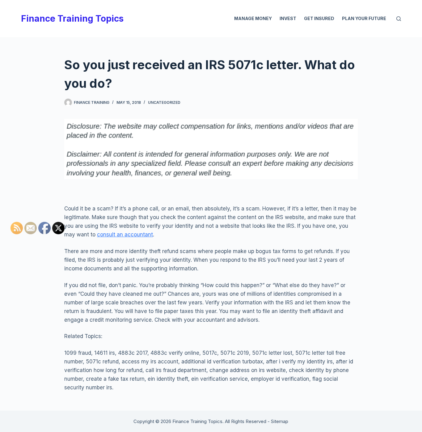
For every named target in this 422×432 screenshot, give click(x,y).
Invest (288, 18)
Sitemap (279, 421)
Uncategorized (164, 102)
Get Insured (319, 18)
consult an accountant (125, 234)
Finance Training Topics (72, 18)
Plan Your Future (364, 18)
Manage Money (253, 18)
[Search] (398, 18)
